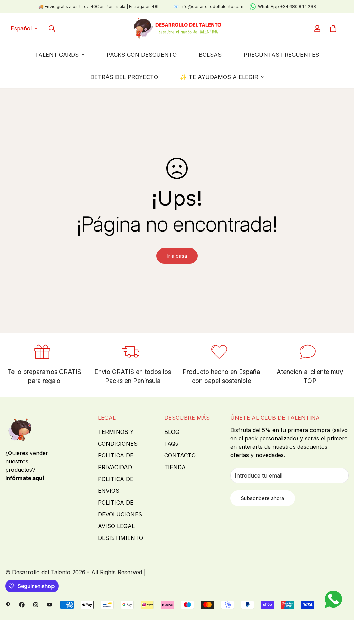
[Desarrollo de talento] (177, 28)
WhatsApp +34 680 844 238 (287, 6)
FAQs (171, 443)
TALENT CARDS (57, 54)
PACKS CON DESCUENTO (141, 54)
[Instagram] (35, 605)
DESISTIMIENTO (120, 537)
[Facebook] (22, 605)
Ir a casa (177, 256)
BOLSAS (210, 54)
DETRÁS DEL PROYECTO (124, 76)
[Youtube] (49, 605)
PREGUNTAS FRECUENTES (281, 54)
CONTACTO (180, 455)
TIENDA (175, 467)
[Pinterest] (8, 605)
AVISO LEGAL (116, 526)
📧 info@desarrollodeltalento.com (208, 6)
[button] (333, 28)
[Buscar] (52, 28)
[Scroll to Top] (340, 582)
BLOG (171, 431)
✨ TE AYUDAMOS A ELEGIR (219, 76)
